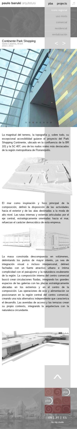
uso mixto (61, 16)
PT (57, 417)
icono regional (59, 10)
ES (65, 417)
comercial (61, 22)
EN (50, 417)
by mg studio (58, 422)
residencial (61, 28)
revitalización (59, 34)
